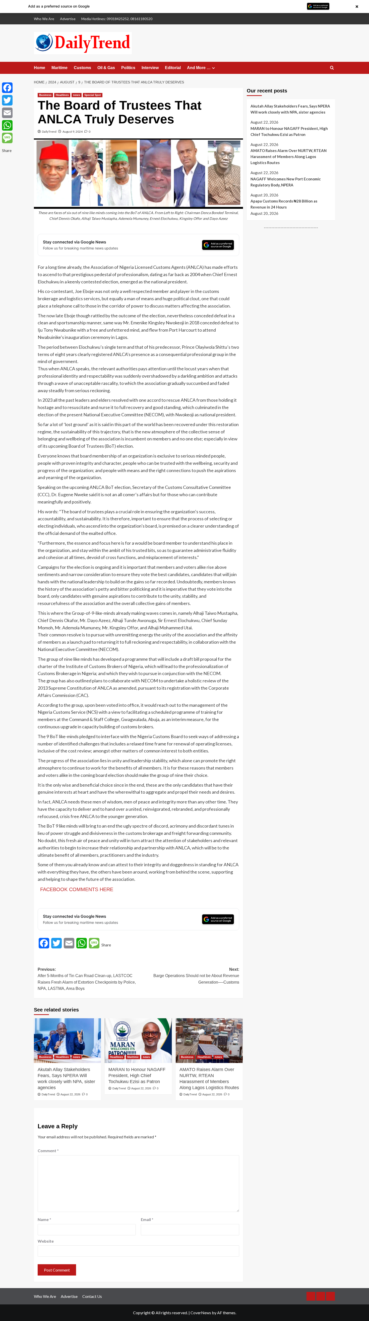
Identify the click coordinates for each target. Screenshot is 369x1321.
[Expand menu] (213, 68)
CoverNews (201, 1312)
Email (147, 1219)
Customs (82, 68)
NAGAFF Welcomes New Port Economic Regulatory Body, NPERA (286, 182)
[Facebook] (7, 87)
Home (39, 68)
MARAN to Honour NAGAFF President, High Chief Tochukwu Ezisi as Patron (136, 1075)
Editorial (173, 68)
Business (45, 94)
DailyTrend (49, 131)
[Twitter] (7, 100)
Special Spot (92, 94)
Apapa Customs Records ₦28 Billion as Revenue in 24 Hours (284, 204)
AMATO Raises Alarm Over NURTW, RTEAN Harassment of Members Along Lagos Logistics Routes (209, 1078)
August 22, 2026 (70, 1094)
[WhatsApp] (7, 125)
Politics (128, 68)
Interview (150, 68)
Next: (196, 975)
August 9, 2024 (73, 131)
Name (44, 1219)
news (76, 94)
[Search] (332, 68)
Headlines (62, 94)
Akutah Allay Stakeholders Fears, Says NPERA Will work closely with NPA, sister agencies (66, 1078)
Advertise (68, 19)
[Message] (7, 138)
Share (106, 944)
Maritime (59, 68)
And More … (199, 68)
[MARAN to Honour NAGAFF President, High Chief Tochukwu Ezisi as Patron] (138, 1040)
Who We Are (44, 19)
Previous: (87, 979)
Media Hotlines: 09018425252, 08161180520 (116, 19)
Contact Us (92, 1296)
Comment (48, 1150)
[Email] (7, 113)
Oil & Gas (106, 68)
